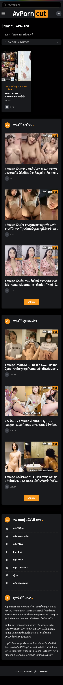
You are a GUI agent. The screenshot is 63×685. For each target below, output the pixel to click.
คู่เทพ (15, 575)
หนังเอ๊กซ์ (51, 643)
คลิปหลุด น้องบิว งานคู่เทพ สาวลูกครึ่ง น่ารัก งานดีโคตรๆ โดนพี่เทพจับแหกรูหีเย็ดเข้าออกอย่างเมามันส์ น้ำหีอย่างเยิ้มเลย (31, 228)
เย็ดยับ (43, 618)
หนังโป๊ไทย (18, 544)
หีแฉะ (26, 643)
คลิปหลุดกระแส (20, 583)
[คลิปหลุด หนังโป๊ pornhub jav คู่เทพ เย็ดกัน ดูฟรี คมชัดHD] (30, 14)
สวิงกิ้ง (42, 633)
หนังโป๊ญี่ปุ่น (42, 606)
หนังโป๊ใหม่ (18, 528)
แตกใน (49, 618)
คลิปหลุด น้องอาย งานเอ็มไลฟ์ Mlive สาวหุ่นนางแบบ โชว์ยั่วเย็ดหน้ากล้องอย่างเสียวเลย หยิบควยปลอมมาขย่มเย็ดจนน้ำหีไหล (31, 172)
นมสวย (8, 633)
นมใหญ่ (14, 86)
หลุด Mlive (18, 559)
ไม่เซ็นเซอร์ (17, 637)
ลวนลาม (23, 86)
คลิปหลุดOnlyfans (40, 614)
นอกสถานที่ (17, 633)
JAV (6, 86)
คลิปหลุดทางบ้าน (21, 536)
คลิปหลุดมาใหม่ (27, 606)
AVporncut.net (12, 606)
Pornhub (17, 552)
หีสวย (10, 89)
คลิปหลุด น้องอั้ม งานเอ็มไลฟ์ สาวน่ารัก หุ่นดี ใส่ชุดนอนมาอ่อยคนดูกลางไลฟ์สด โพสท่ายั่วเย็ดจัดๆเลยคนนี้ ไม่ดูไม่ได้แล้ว (31, 284)
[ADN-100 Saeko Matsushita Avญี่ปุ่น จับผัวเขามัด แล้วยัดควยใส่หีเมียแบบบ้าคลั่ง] (16, 66)
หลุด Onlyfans (20, 567)
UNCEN (8, 637)
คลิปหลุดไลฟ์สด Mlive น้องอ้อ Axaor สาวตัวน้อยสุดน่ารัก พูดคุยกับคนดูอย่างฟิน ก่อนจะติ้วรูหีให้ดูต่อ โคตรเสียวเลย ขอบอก (31, 368)
